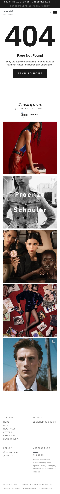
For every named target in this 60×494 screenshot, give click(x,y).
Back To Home (30, 73)
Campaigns (9, 436)
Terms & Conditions (12, 489)
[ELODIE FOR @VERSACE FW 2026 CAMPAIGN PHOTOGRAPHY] (30, 148)
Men (5, 425)
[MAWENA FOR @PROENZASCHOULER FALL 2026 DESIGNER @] (30, 202)
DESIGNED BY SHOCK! (44, 422)
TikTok (10, 456)
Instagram (12, 452)
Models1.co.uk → (42, 2)
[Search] (50, 12)
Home (6, 422)
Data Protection (45, 489)
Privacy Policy (29, 489)
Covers (7, 432)
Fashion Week (11, 439)
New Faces (9, 429)
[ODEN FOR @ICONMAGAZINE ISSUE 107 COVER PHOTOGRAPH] (30, 364)
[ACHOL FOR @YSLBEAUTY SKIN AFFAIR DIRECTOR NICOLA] (30, 256)
